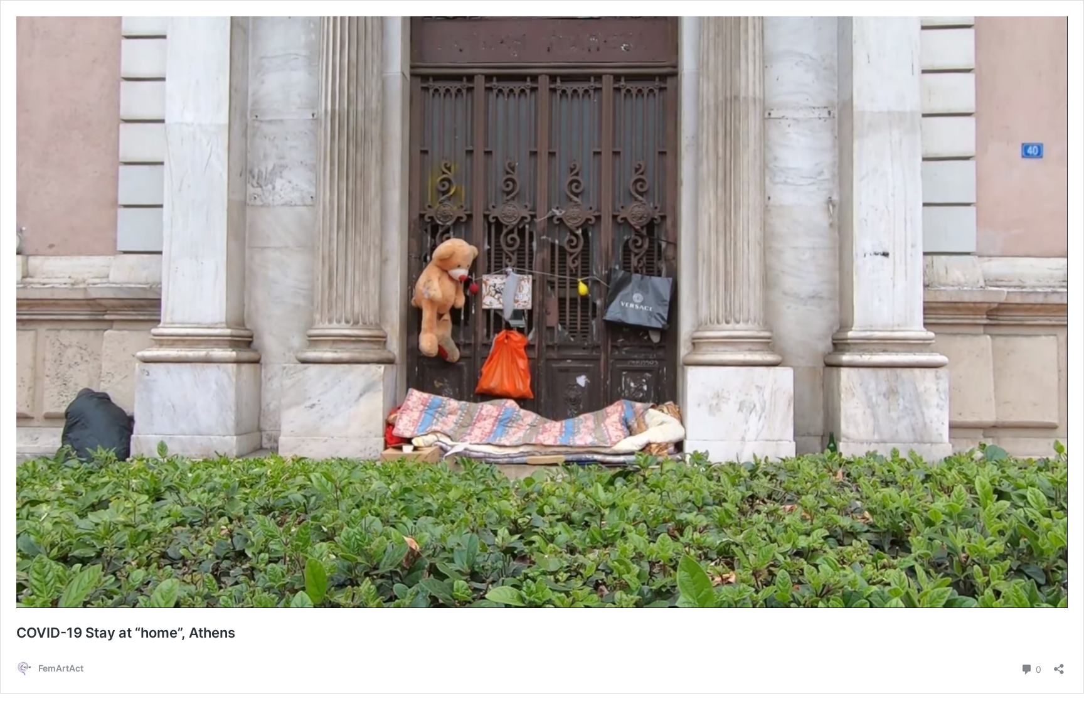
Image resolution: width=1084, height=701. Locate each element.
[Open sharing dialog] (1059, 665)
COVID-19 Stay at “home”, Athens (125, 632)
